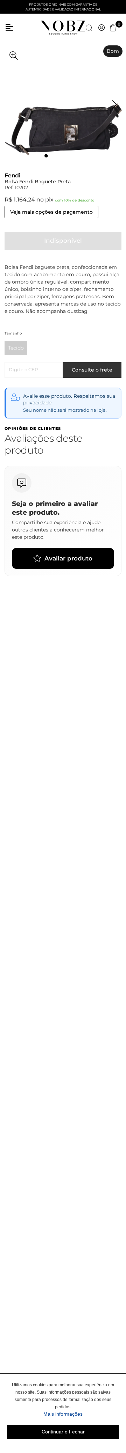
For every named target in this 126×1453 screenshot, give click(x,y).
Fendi (13, 175)
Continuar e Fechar (63, 1431)
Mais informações (81, 1414)
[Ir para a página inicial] (63, 27)
